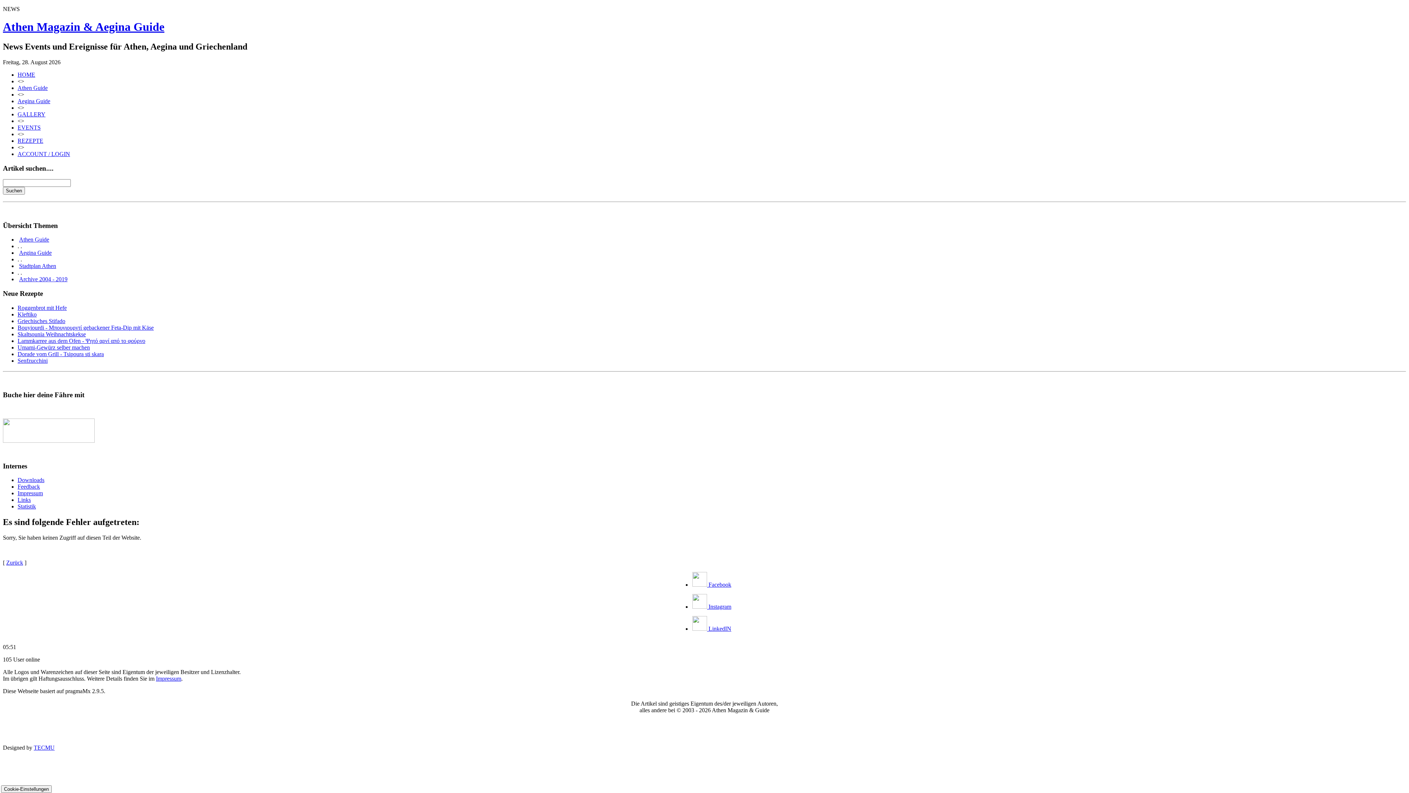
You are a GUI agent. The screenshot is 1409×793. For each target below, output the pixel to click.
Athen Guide (33, 88)
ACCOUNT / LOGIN (44, 154)
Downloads (31, 480)
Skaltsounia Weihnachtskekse (52, 334)
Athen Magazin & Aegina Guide (83, 26)
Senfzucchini (33, 361)
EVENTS (29, 127)
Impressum (30, 493)
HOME (26, 75)
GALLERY (31, 114)
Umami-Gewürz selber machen (54, 347)
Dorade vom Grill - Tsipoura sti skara (61, 354)
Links (24, 500)
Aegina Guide (34, 101)
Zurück (14, 563)
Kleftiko (27, 314)
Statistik (27, 506)
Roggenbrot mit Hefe (42, 308)
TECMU (44, 748)
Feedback (29, 487)
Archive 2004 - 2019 (43, 279)
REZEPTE (30, 141)
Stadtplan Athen (37, 266)
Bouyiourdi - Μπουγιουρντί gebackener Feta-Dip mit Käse (86, 328)
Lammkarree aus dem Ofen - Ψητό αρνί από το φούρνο (81, 341)
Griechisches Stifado (41, 321)
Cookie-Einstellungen (26, 789)
